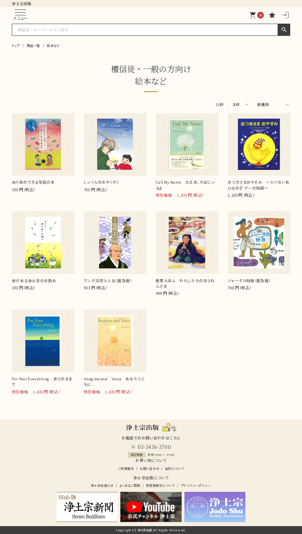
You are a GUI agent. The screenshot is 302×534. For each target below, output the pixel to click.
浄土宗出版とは (102, 485)
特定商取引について (160, 485)
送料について (174, 468)
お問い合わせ (149, 468)
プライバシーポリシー (195, 485)
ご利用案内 (126, 468)
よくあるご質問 (129, 485)
